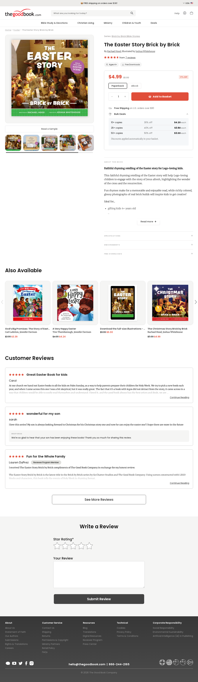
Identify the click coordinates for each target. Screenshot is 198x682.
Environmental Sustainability (168, 632)
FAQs (44, 652)
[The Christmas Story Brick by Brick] (170, 303)
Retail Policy (48, 648)
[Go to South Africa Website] (190, 660)
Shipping (46, 632)
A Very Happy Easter (64, 328)
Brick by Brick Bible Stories (126, 36)
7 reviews (130, 57)
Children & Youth (131, 22)
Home (8, 30)
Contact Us (48, 627)
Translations (89, 632)
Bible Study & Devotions (54, 22)
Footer (16, 30)
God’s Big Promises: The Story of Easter (27, 328)
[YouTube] (14, 662)
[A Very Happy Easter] (75, 303)
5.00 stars (16, 374)
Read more (147, 221)
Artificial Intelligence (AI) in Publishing (173, 636)
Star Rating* (63, 539)
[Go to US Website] (169, 660)
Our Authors (11, 636)
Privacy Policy (124, 632)
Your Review (63, 558)
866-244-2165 (119, 664)
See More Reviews (99, 499)
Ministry (108, 22)
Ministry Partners (51, 644)
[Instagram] (31, 662)
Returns (46, 636)
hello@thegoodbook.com (87, 664)
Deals (154, 22)
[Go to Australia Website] (176, 660)
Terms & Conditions (127, 636)
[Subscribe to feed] (8, 662)
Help (177, 13)
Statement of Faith (15, 632)
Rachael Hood (114, 51)
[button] (2, 309)
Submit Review (99, 599)
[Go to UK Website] (162, 660)
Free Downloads (132, 64)
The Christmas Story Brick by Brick (167, 328)
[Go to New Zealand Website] (183, 660)
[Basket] (191, 13)
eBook (134, 85)
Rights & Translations (16, 644)
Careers (9, 648)
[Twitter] (20, 662)
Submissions (11, 640)
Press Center (90, 644)
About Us (10, 627)
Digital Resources (92, 636)
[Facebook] (26, 662)
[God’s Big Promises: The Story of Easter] (28, 303)
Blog (85, 627)
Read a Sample (49, 128)
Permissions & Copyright (55, 640)
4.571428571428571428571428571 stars (111, 57)
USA (187, 3)
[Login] (184, 13)
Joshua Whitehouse (145, 51)
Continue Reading (179, 397)
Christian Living (85, 22)
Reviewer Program (92, 640)
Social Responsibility (163, 627)
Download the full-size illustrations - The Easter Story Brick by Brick (122, 328)
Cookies (121, 627)
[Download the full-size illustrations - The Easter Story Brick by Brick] (123, 303)
